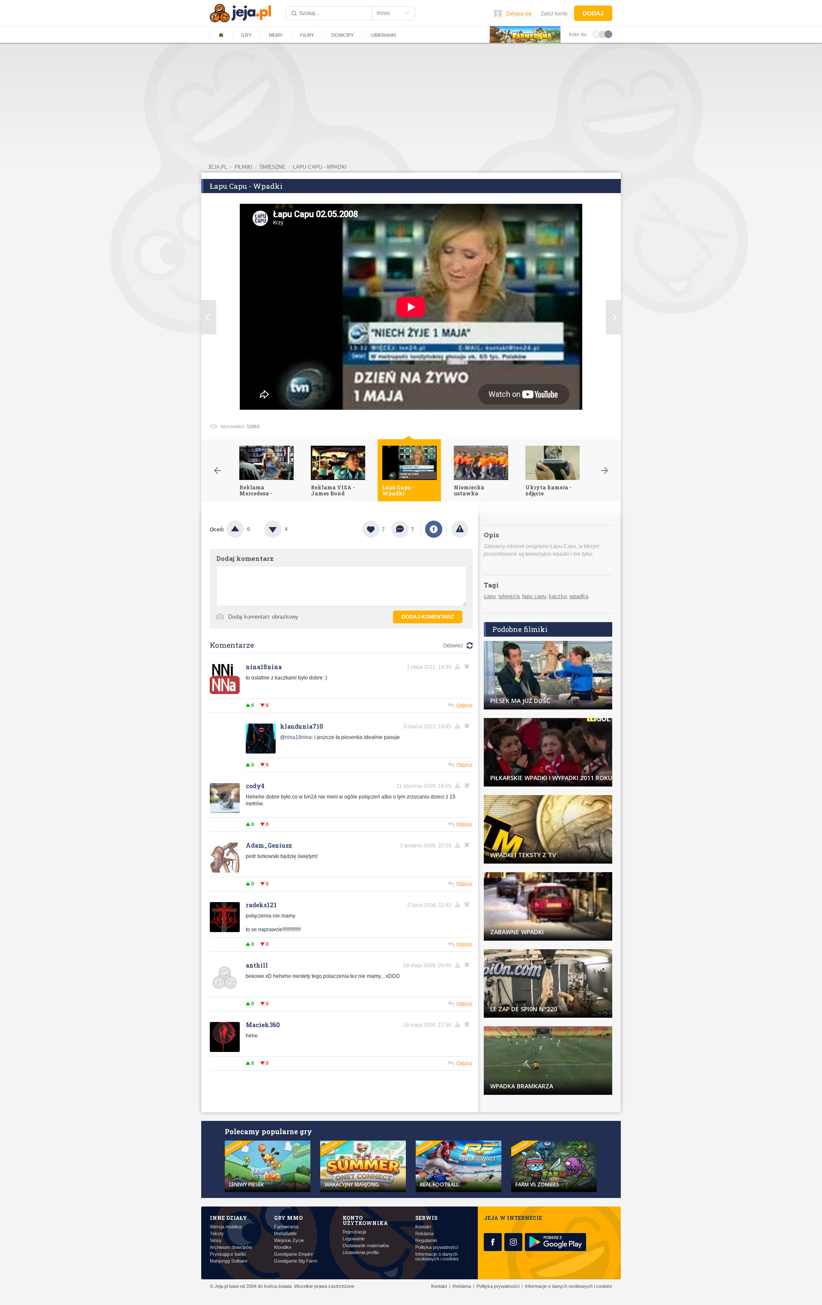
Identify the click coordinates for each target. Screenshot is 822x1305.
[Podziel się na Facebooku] (434, 529)
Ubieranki (383, 35)
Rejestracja (354, 1232)
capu (490, 596)
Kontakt (423, 1227)
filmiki (243, 167)
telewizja (509, 596)
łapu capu (534, 596)
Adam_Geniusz (269, 845)
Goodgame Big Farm (295, 1261)
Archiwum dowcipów (231, 1247)
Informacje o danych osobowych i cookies (437, 1256)
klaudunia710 (301, 726)
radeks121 (261, 905)
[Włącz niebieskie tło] (608, 33)
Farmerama (286, 1227)
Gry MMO (288, 1217)
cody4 (255, 786)
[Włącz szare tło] (602, 33)
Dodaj (593, 13)
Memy (276, 35)
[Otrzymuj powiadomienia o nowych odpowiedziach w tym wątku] (468, 667)
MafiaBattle (285, 1233)
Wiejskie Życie (289, 1240)
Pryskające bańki (228, 1254)
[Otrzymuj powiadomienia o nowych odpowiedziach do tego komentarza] (468, 726)
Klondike (283, 1247)
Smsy (216, 1240)
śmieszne (272, 167)
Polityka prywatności (436, 1247)
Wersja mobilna (225, 1227)
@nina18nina (296, 737)
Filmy (307, 35)
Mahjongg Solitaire (228, 1261)
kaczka (558, 596)
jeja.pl (217, 167)
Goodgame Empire (293, 1254)
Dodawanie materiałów (365, 1245)
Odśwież (453, 646)
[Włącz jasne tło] (596, 33)
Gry (246, 35)
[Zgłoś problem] (460, 529)
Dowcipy (342, 35)
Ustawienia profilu (360, 1252)
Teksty (217, 1233)
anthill (257, 965)
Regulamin (426, 1240)
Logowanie (353, 1238)
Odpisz (464, 706)
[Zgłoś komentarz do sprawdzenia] (459, 667)
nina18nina (264, 667)
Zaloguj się (519, 14)
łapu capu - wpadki (319, 167)
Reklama (424, 1233)
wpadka (578, 596)
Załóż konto (554, 14)
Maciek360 (263, 1025)
